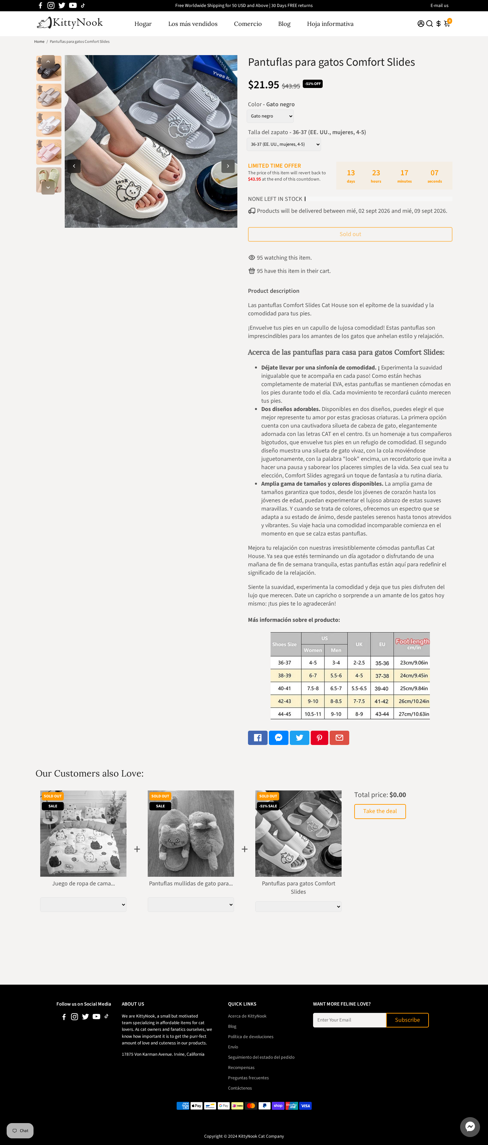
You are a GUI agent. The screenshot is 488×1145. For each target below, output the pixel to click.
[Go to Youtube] (73, 5)
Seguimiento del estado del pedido (261, 1057)
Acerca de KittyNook (247, 1016)
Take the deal (380, 811)
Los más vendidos (192, 24)
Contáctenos (240, 1088)
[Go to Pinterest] (319, 738)
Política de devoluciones (251, 1036)
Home (39, 41)
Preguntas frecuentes (248, 1078)
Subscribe (407, 1020)
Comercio (248, 24)
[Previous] (48, 61)
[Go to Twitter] (62, 5)
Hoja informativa (330, 24)
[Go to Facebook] (40, 5)
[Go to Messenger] (278, 738)
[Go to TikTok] (83, 5)
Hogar (143, 24)
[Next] (48, 188)
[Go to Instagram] (51, 5)
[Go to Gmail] (339, 738)
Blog (284, 24)
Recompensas (241, 1067)
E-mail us (439, 5)
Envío (233, 1047)
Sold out (350, 234)
